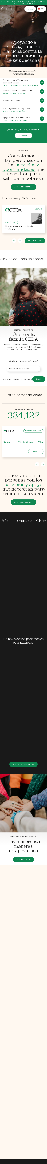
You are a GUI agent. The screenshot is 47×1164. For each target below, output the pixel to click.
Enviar (39, 379)
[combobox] (23, 369)
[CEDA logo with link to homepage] (6, 9)
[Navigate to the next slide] (20, 240)
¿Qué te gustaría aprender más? (23, 361)
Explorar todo (35, 240)
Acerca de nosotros (23, 187)
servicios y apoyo (23, 484)
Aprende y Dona (23, 859)
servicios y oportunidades (21, 167)
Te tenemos (23, 135)
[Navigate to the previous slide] (14, 240)
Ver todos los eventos (23, 764)
